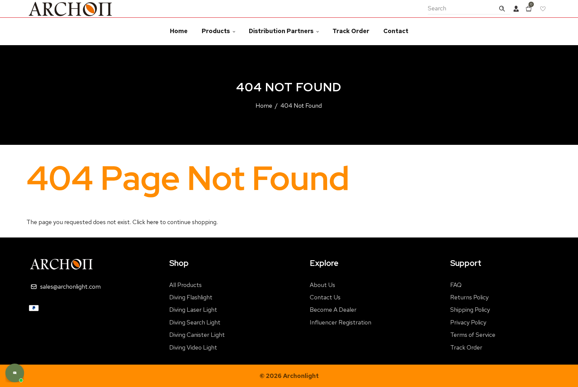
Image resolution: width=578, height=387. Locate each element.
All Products (185, 285)
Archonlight (301, 376)
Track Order (466, 347)
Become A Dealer (333, 309)
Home (264, 105)
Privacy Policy (468, 322)
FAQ (456, 285)
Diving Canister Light (197, 334)
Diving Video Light (193, 347)
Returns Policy (469, 297)
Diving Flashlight (190, 297)
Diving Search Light (194, 322)
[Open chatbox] (14, 373)
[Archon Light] (70, 8)
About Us (322, 285)
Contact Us (325, 297)
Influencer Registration (340, 322)
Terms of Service (472, 334)
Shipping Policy (470, 309)
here (153, 222)
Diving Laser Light (193, 309)
